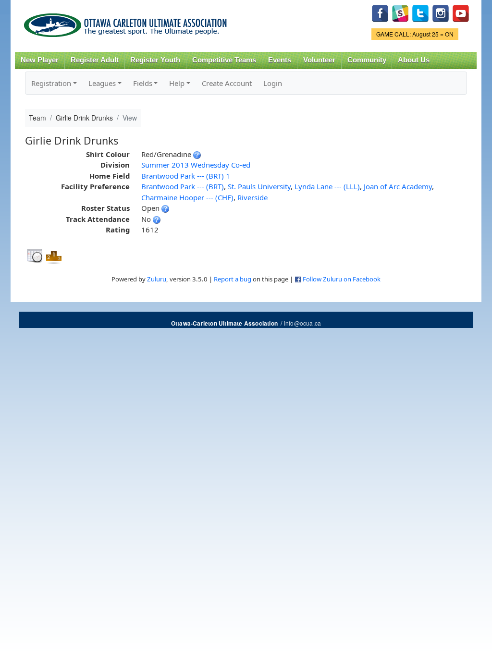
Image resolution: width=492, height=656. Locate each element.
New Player (40, 60)
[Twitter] (420, 12)
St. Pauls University (259, 186)
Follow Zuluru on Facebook (342, 279)
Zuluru (156, 279)
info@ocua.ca (302, 323)
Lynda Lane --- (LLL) (327, 186)
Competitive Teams (224, 60)
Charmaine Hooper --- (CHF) (187, 197)
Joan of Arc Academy (398, 186)
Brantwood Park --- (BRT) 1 (185, 176)
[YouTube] (460, 12)
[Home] (127, 22)
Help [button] (176, 83)
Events (279, 60)
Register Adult (95, 60)
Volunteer (319, 60)
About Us (414, 60)
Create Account (227, 83)
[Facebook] (380, 12)
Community (366, 60)
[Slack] (400, 12)
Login (272, 83)
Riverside (252, 197)
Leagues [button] (102, 83)
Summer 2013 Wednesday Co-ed (195, 165)
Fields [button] (142, 83)
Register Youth (155, 60)
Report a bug (232, 279)
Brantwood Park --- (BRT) (182, 186)
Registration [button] (51, 83)
